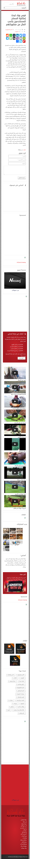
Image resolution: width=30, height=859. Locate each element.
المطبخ (22, 703)
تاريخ (9, 710)
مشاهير (12, 706)
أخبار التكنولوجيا (9, 29)
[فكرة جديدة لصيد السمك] (15, 458)
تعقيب (24, 149)
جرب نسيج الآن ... (15, 800)
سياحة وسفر (12, 681)
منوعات (15, 703)
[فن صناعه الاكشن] (15, 430)
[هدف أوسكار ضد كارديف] (15, 487)
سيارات (11, 700)
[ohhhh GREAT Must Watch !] (15, 401)
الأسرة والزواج (21, 674)
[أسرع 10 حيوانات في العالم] (15, 501)
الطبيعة (22, 678)
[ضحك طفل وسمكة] (15, 473)
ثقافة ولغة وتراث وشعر (19, 710)
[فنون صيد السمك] (15, 373)
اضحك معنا (21, 681)
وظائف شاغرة (21, 706)
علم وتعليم (21, 713)
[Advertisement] (15, 237)
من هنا (20, 358)
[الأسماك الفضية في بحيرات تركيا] (15, 387)
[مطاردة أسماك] (15, 444)
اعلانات (15, 678)
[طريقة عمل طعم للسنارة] (15, 416)
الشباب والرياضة (20, 700)
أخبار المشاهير (21, 690)
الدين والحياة (11, 674)
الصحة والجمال (21, 697)
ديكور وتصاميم (21, 684)
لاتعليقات (16, 31)
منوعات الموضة (20, 694)
